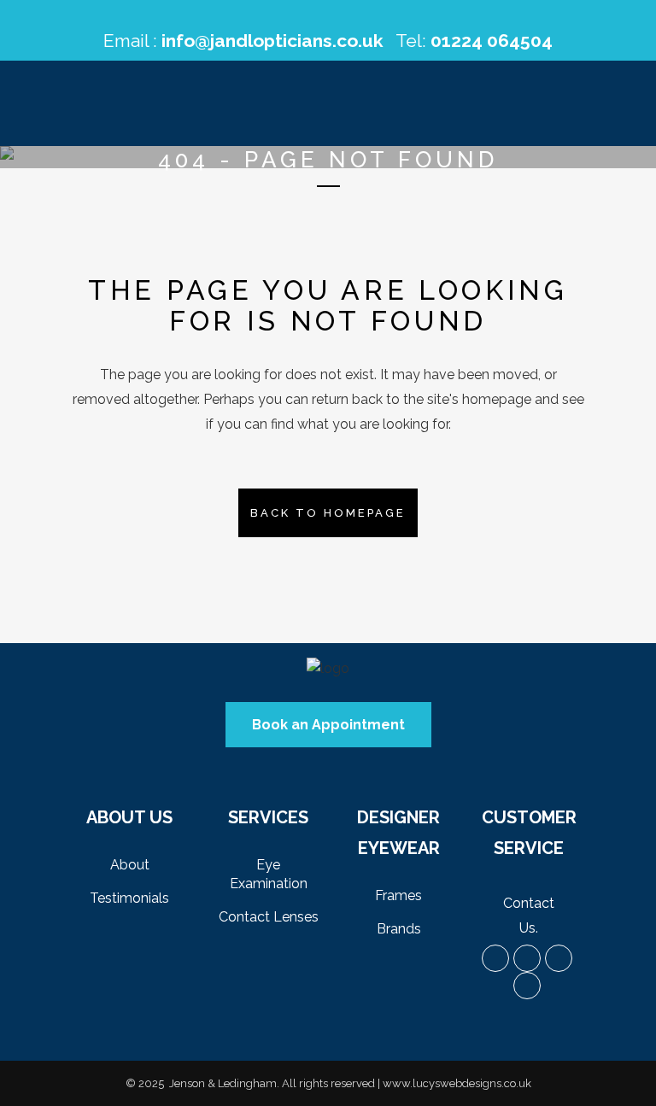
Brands (399, 929)
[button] (328, 724)
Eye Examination (269, 874)
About (129, 865)
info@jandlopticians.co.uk (272, 40)
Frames (398, 895)
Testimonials (129, 898)
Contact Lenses (269, 917)
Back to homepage (328, 512)
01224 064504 (491, 40)
